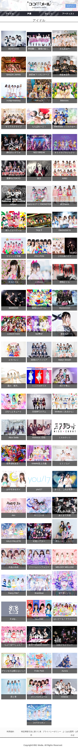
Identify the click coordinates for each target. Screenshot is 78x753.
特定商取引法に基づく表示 (31, 733)
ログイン (71, 6)
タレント (49, 13)
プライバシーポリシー (52, 732)
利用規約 (10, 732)
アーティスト (68, 13)
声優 (29, 13)
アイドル (10, 13)
